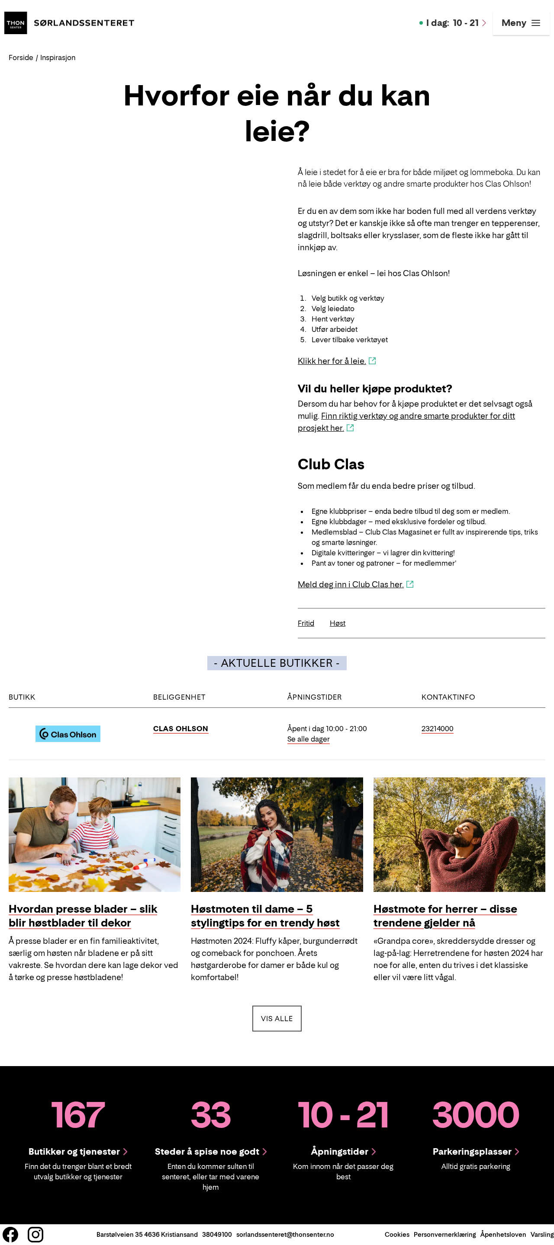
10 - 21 (452, 23)
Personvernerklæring (445, 1234)
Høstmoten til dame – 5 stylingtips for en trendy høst (265, 916)
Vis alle (281, 1018)
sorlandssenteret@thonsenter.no (285, 1234)
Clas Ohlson (181, 728)
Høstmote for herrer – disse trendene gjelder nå (445, 916)
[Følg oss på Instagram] (35, 1234)
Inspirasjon (57, 57)
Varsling (542, 1234)
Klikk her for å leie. (332, 361)
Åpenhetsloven (503, 1234)
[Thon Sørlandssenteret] (69, 22)
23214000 (438, 728)
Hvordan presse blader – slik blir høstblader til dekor (83, 916)
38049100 (217, 1234)
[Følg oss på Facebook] (10, 1234)
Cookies (397, 1234)
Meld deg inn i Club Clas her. (351, 584)
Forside (21, 57)
